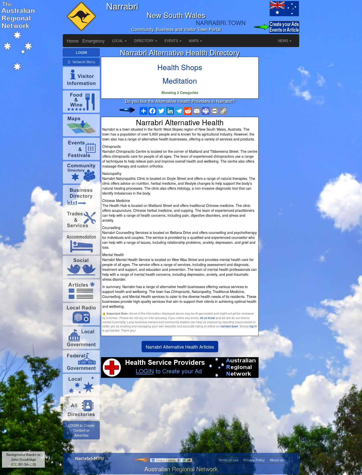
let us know (207, 318)
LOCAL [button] (118, 40)
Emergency (93, 40)
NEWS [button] (283, 40)
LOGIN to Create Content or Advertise (81, 430)
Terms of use (228, 460)
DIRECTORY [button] (144, 40)
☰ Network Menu (81, 61)
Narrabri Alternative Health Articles (180, 346)
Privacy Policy (254, 460)
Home (73, 40)
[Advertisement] (180, 417)
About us (276, 460)
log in (253, 326)
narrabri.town (229, 326)
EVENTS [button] (172, 40)
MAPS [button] (194, 40)
